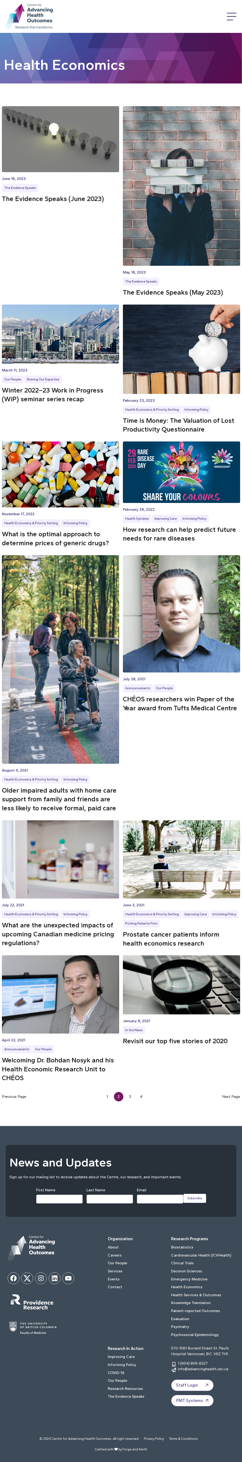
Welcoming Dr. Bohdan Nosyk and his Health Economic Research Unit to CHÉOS (58, 1069)
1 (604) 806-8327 (193, 1363)
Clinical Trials (182, 1263)
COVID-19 (116, 1372)
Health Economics (187, 1287)
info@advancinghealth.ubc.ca (203, 1369)
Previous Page (14, 1096)
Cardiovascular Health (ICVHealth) (201, 1255)
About (113, 1247)
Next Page (231, 1096)
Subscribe (194, 1198)
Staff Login (187, 1385)
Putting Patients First (141, 923)
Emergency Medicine (189, 1279)
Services (115, 1271)
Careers (115, 1255)
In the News (134, 1030)
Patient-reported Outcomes (195, 1311)
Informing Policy (196, 410)
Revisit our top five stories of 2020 (175, 1041)
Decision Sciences (186, 1271)
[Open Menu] (231, 16)
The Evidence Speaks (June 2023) (53, 199)
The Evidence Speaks (20, 188)
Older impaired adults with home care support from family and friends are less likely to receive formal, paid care (59, 799)
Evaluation (180, 1319)
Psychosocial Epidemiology (195, 1334)
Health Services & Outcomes (196, 1295)
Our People (12, 379)
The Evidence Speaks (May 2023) (173, 292)
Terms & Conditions (183, 1439)
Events (114, 1279)
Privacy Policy (154, 1439)
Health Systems (137, 519)
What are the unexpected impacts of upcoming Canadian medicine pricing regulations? (58, 934)
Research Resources (125, 1388)
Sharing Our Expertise (43, 379)
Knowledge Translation (191, 1303)
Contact (115, 1287)
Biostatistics (182, 1247)
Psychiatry (180, 1326)
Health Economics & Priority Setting (152, 410)
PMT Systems (189, 1400)
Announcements (137, 688)
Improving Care (166, 519)
